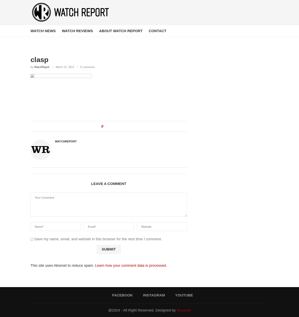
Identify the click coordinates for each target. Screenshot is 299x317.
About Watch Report (121, 31)
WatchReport (41, 67)
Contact (157, 31)
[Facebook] (256, 31)
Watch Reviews (77, 31)
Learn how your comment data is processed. (131, 265)
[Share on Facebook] (108, 126)
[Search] (266, 31)
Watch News (43, 31)
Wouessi (184, 310)
